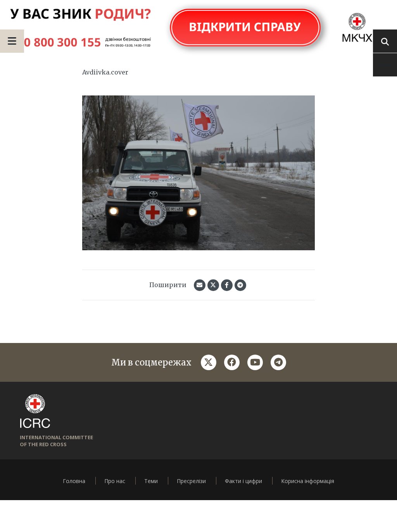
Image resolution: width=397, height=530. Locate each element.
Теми (151, 481)
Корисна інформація (307, 481)
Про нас (114, 481)
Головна (74, 481)
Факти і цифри (243, 481)
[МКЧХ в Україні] (198, 28)
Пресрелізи (191, 481)
